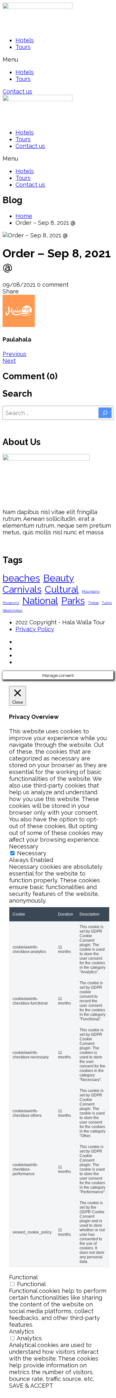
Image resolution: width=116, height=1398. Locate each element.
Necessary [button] (23, 846)
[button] (58, 59)
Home (23, 216)
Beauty (58, 578)
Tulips (107, 603)
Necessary (31, 853)
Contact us (30, 146)
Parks (73, 600)
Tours (23, 47)
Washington (13, 610)
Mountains (91, 591)
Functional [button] (23, 1277)
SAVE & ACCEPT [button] (31, 1385)
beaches (21, 578)
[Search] (105, 412)
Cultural (62, 589)
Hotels (24, 40)
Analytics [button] (21, 1331)
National (40, 600)
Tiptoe (93, 603)
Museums (11, 603)
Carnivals (22, 589)
